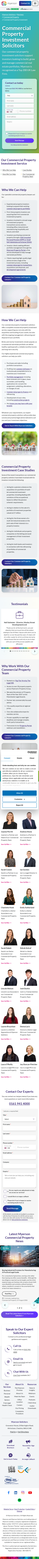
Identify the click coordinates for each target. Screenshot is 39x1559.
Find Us (13, 1432)
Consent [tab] (7, 758)
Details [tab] (19, 758)
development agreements (16, 270)
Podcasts (32, 1400)
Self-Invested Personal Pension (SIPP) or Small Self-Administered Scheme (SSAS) (19, 239)
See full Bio (5, 844)
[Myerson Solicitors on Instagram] (22, 1492)
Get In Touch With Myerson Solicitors (18, 426)
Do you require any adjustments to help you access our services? (21, 1191)
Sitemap (19, 1511)
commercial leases (23, 369)
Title (4, 1115)
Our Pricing (19, 1408)
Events (32, 1396)
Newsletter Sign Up (28, 1447)
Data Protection (19, 1509)
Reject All (19, 805)
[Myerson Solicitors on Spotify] (19, 1500)
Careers (19, 1405)
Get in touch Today (10, 1459)
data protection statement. (20, 1219)
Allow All (19, 793)
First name (6, 1124)
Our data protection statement (19, 145)
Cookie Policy (30, 1509)
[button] (34, 1305)
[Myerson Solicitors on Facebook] (8, 1492)
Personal (7, 1394)
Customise (18, 799)
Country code (9, 110)
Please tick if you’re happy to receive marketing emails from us (20, 134)
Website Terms (8, 1509)
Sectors (7, 1400)
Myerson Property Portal (16, 250)
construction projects (21, 400)
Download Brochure (10, 1446)
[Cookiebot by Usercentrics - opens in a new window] (28, 752)
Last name (6, 1133)
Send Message (19, 140)
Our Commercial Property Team (28, 175)
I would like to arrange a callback (18, 1196)
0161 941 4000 (17, 88)
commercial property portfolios (18, 209)
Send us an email (19, 1362)
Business (7, 1390)
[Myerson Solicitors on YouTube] (30, 1492)
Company (6, 1162)
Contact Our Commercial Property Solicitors (17, 562)
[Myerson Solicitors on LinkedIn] (15, 1492)
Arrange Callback (28, 1459)
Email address (7, 1153)
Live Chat (16, 1375)
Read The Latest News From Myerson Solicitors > (19, 1314)
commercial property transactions (19, 265)
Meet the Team (19, 1396)
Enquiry (5, 1171)
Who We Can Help (9, 170)
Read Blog (8, 1293)
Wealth (7, 1397)
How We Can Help (9, 174)
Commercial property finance (17, 392)
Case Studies (27, 170)
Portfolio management (15, 377)
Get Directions (23, 1432)
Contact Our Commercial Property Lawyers (17, 278)
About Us (19, 1393)
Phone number (23, 110)
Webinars (31, 1393)
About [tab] (32, 758)
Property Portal (26, 726)
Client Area (32, 1403)
